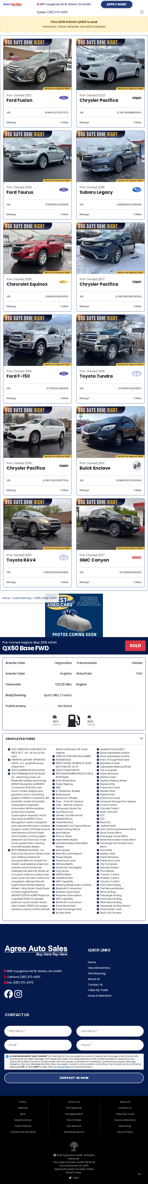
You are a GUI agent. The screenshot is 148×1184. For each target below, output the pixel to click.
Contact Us (95, 985)
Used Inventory (23, 1120)
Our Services (74, 1126)
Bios (22, 1114)
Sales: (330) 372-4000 (53, 12)
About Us (94, 979)
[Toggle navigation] (142, 12)
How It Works (74, 1120)
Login (75, 1177)
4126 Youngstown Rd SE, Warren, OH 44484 (65, 4)
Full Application (74, 1114)
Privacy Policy (64, 1066)
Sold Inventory (22, 598)
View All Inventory (99, 968)
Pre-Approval (74, 1107)
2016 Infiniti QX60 (45, 598)
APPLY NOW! (116, 4)
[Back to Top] (139, 1175)
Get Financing (97, 973)
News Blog (125, 1126)
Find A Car (74, 1101)
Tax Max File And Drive (23, 1132)
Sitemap (23, 1107)
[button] (74, 827)
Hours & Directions (99, 996)
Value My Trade (98, 990)
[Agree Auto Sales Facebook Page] (8, 996)
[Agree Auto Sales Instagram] (18, 996)
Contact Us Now (74, 1078)
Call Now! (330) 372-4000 (23, 977)
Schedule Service (74, 1132)
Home (6, 598)
